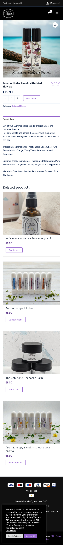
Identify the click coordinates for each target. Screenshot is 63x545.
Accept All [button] (30, 536)
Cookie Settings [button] (14, 536)
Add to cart (31, 98)
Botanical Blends (19, 106)
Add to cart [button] (14, 250)
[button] (55, 25)
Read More (11, 530)
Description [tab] (8, 119)
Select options (16, 319)
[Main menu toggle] (57, 13)
